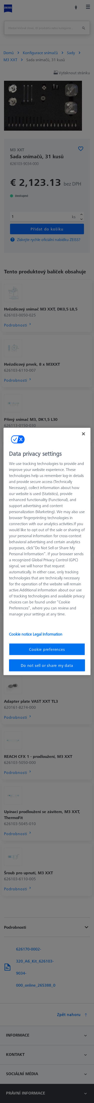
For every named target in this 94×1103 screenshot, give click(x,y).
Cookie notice (21, 634)
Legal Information (47, 634)
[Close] (83, 433)
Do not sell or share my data (47, 665)
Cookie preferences (47, 649)
